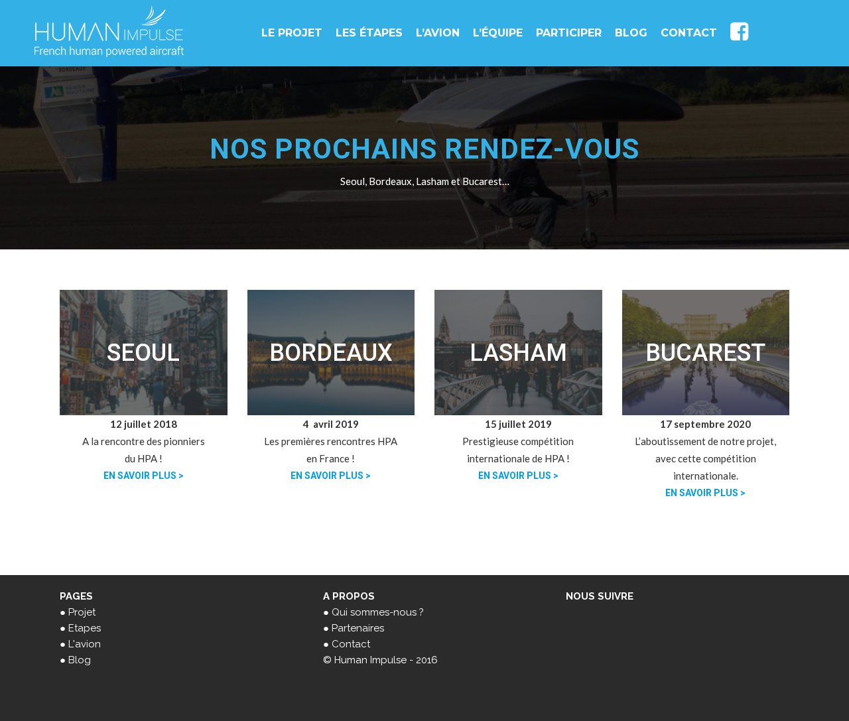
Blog (79, 660)
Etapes (84, 628)
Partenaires (358, 628)
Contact (351, 644)
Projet (82, 612)
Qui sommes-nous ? (378, 612)
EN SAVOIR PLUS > (143, 475)
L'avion (84, 644)
